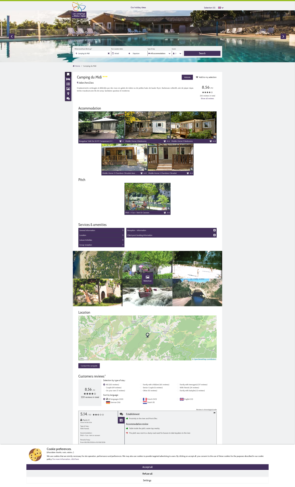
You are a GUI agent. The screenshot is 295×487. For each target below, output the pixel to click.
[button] (147, 335)
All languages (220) (115, 399)
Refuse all (147, 473)
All (112, 384)
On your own (115, 390)
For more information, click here (65, 459)
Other (150, 390)
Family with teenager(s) (193, 384)
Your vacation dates (117, 49)
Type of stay (151, 49)
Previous (11, 36)
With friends (189, 387)
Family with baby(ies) (192, 390)
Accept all (147, 466)
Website (187, 77)
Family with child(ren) (156, 384)
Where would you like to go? (83, 49)
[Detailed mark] (121, 420)
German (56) (115, 402)
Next (283, 36)
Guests (174, 49)
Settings (147, 480)
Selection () (209, 7)
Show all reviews (207, 98)
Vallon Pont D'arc (86, 82)
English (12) (188, 399)
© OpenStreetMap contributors (204, 359)
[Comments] (121, 414)
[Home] (78, 6)
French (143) (152, 399)
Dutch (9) (151, 402)
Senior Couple (153, 387)
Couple (113, 387)
